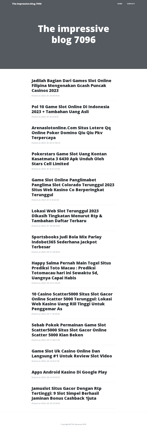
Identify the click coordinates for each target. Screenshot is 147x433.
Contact (131, 4)
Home (119, 4)
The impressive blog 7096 (26, 3)
